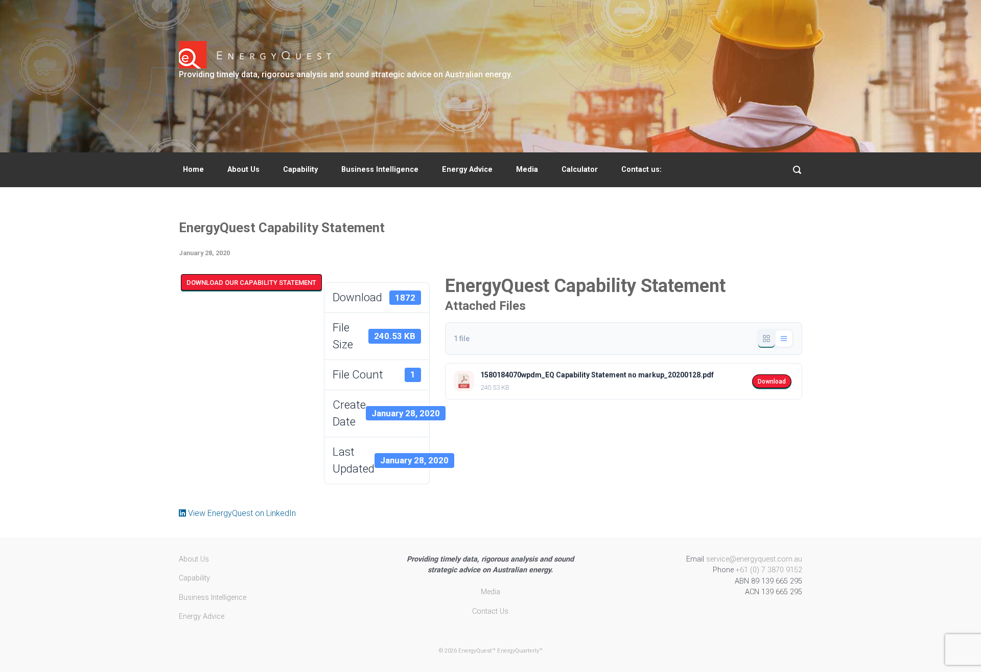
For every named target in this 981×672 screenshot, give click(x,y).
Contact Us (490, 611)
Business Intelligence (379, 169)
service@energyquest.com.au (754, 559)
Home (193, 169)
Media (527, 169)
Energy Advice (467, 169)
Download (772, 381)
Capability (300, 169)
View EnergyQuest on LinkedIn (241, 513)
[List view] (784, 338)
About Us (243, 169)
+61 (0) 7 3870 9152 (769, 570)
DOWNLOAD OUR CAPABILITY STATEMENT (251, 282)
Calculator (580, 169)
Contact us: (641, 169)
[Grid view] (766, 338)
